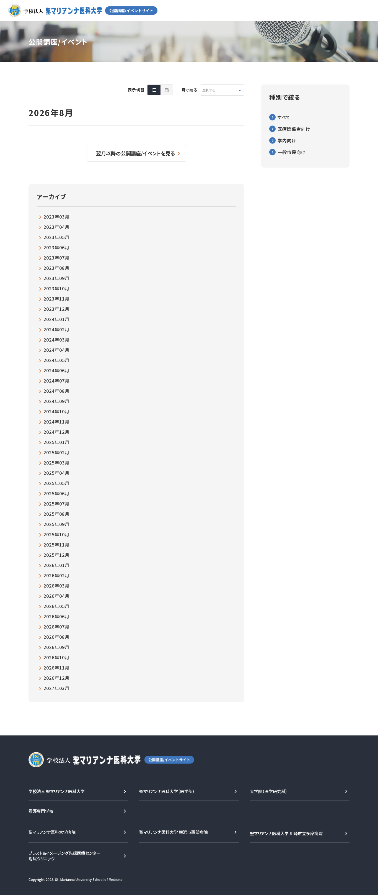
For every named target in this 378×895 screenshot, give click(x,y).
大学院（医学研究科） (269, 791)
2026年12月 (56, 678)
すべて (284, 117)
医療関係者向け (294, 128)
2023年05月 (56, 237)
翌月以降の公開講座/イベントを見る (135, 153)
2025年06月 (56, 493)
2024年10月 (56, 411)
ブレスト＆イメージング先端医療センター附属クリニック (64, 855)
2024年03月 (56, 339)
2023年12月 (56, 309)
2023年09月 (56, 278)
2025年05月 (56, 483)
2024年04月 (56, 350)
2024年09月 (56, 401)
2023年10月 (56, 288)
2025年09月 (56, 524)
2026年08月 (56, 637)
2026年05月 (56, 606)
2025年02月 (56, 452)
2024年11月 (56, 421)
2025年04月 (56, 473)
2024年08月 (56, 391)
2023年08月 (56, 268)
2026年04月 (56, 596)
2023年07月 (56, 257)
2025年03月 (56, 462)
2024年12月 (56, 432)
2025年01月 (56, 442)
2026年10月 (56, 657)
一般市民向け (292, 152)
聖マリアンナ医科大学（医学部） (167, 791)
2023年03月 (56, 216)
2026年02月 (56, 575)
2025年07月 (56, 503)
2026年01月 (56, 565)
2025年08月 (56, 514)
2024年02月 (56, 329)
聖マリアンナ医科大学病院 (52, 832)
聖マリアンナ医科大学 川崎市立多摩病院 (286, 833)
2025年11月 (56, 544)
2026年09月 (56, 647)
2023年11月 (56, 298)
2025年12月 (56, 555)
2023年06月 (56, 247)
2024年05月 (56, 360)
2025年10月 (56, 534)
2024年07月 (56, 380)
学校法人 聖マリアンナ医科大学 (57, 791)
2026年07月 (56, 626)
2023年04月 (56, 227)
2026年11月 (56, 667)
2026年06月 (56, 616)
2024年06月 (56, 370)
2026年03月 (56, 585)
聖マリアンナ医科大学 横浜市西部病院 (173, 832)
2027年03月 (56, 688)
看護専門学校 (41, 811)
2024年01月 (56, 319)
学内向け (287, 140)
